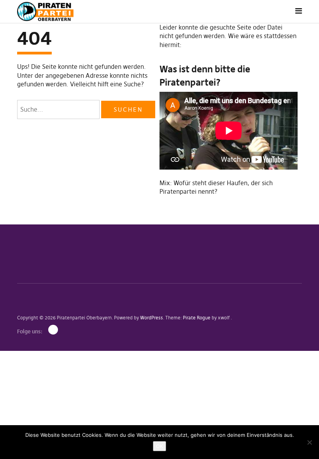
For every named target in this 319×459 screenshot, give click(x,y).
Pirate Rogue (196, 318)
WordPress (151, 318)
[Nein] (309, 442)
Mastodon (53, 330)
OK (159, 446)
